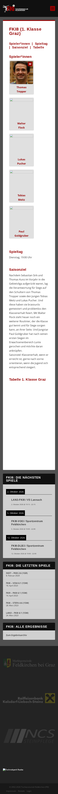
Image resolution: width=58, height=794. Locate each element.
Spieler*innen (19, 43)
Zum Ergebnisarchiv (16, 635)
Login (29, 791)
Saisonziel (20, 47)
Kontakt (21, 791)
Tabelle (38, 47)
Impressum (11, 791)
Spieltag (41, 43)
